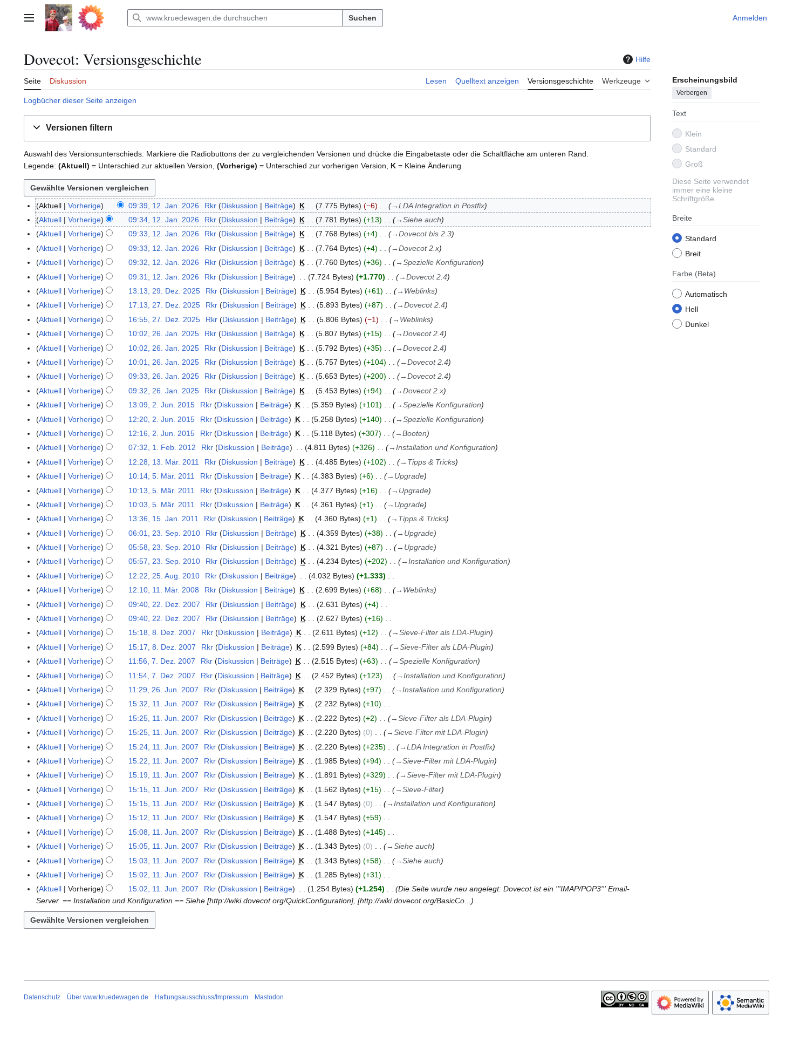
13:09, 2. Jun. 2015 (161, 404)
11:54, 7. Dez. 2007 (161, 675)
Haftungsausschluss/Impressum (201, 997)
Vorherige (84, 205)
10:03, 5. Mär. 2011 (161, 504)
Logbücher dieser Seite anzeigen (80, 100)
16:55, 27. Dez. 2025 (164, 319)
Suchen (362, 17)
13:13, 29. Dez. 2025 (164, 291)
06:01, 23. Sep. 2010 (164, 533)
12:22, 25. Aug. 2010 (164, 575)
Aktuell (50, 219)
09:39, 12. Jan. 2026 (163, 205)
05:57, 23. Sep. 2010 (164, 561)
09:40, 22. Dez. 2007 (164, 604)
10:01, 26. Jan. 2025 (163, 362)
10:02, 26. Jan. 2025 (163, 333)
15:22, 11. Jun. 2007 (163, 761)
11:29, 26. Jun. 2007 (163, 689)
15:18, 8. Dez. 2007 (162, 632)
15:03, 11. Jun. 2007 (163, 860)
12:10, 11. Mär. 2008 (163, 589)
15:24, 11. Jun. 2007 (163, 746)
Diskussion (239, 205)
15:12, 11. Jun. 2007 (163, 817)
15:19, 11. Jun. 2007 (163, 775)
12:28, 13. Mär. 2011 (163, 462)
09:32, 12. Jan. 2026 (163, 262)
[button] (29, 17)
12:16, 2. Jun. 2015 (161, 433)
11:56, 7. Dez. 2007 (161, 661)
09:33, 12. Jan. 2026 (163, 233)
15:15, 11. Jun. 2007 (163, 789)
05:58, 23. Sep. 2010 (164, 547)
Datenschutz (42, 997)
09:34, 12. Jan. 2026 (163, 219)
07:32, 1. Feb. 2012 (162, 447)
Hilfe (643, 59)
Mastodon (269, 997)
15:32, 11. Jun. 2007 (163, 703)
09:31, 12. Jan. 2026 (163, 276)
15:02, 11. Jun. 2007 (163, 874)
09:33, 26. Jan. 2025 (163, 376)
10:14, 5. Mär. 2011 (161, 476)
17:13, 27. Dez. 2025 (164, 305)
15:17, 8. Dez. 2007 (162, 647)
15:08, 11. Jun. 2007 (163, 832)
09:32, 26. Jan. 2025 (163, 390)
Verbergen (691, 92)
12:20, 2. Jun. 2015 (161, 419)
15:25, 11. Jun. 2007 (163, 718)
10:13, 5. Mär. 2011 (161, 490)
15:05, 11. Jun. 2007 (163, 846)
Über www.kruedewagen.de (107, 997)
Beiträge (278, 205)
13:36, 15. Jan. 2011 (163, 518)
